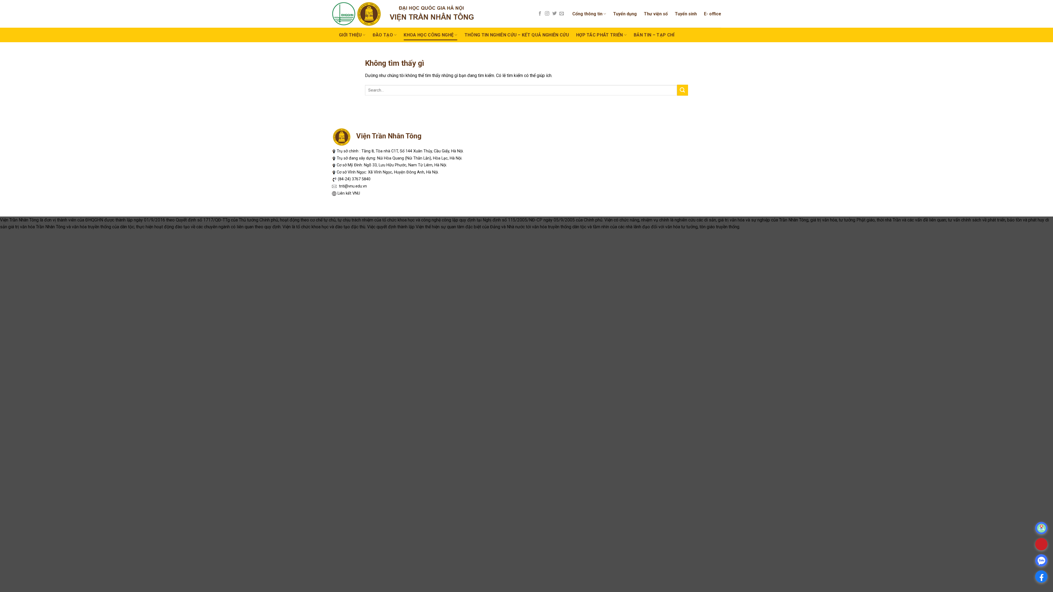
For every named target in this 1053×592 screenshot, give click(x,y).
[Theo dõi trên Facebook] (540, 13)
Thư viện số (656, 13)
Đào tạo (383, 35)
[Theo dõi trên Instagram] (547, 13)
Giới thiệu (350, 35)
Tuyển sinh (686, 13)
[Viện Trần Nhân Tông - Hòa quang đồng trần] (407, 14)
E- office (712, 13)
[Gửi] (682, 90)
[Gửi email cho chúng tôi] (561, 13)
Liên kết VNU (349, 193)
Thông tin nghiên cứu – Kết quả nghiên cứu (517, 35)
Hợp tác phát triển (599, 35)
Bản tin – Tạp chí (654, 35)
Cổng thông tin (587, 13)
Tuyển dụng (625, 13)
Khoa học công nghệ (429, 35)
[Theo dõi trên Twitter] (554, 13)
